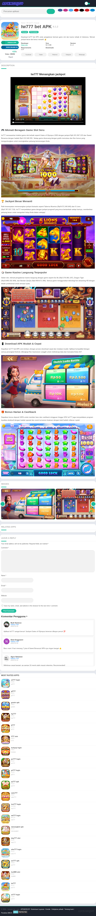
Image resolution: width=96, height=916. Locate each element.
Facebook (28, 54)
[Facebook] (60, 10)
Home (23, 23)
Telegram (68, 54)
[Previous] (2, 504)
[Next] (93, 504)
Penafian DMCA (6, 913)
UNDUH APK (12, 42)
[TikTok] (81, 10)
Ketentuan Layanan (37, 909)
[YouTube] (76, 10)
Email (3, 586)
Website (4, 596)
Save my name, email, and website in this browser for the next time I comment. (31, 606)
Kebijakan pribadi (57, 909)
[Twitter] (71, 10)
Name (3, 575)
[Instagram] (65, 10)
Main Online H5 (12, 47)
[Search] (51, 11)
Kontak (48, 909)
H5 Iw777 (30, 23)
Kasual (36, 23)
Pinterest (54, 54)
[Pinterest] (87, 10)
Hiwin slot (24, 45)
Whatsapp (82, 54)
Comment (5, 548)
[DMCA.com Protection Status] (20, 913)
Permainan (33, 32)
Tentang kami (69, 909)
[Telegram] (92, 10)
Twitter (41, 54)
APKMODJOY (25, 909)
